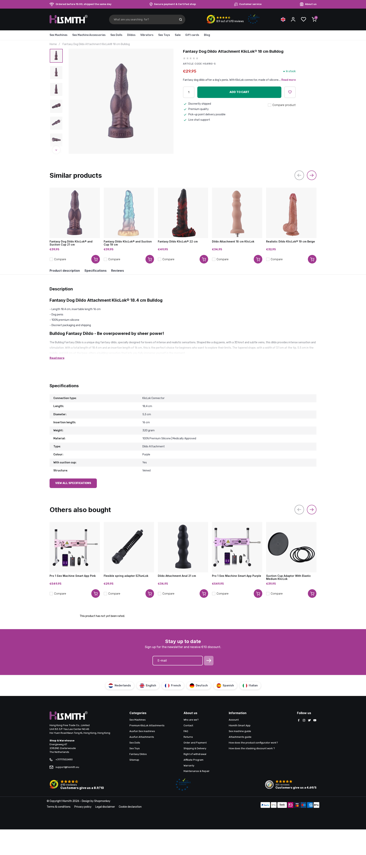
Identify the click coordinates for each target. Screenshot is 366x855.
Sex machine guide (240, 731)
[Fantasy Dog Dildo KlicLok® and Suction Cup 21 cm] (75, 213)
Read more (288, 80)
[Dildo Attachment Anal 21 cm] (183, 547)
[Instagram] (304, 720)
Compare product (284, 105)
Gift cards (192, 35)
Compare (60, 259)
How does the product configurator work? (253, 742)
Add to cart (239, 92)
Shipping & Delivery (195, 748)
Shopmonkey (102, 801)
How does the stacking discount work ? (252, 748)
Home (53, 44)
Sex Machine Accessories (89, 35)
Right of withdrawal (195, 754)
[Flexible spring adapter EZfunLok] (129, 547)
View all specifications (73, 483)
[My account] (293, 19)
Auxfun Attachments (141, 736)
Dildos (131, 35)
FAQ (186, 731)
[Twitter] (309, 720)
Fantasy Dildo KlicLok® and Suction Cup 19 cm (128, 243)
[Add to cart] (95, 259)
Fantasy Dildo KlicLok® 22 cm (178, 241)
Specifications (95, 270)
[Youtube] (314, 720)
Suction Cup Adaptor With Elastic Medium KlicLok (288, 577)
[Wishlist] (303, 19)
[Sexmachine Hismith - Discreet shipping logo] (69, 22)
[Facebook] (298, 720)
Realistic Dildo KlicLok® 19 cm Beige (290, 241)
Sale (178, 35)
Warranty (189, 765)
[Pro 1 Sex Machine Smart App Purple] (237, 547)
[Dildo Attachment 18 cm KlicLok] (237, 213)
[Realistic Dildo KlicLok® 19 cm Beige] (291, 213)
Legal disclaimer (105, 806)
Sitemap (134, 759)
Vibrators (146, 35)
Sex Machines (58, 35)
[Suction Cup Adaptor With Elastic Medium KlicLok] (291, 547)
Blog (207, 35)
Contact (188, 725)
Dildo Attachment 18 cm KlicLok (233, 241)
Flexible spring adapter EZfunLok (126, 575)
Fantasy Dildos (138, 754)
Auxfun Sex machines (142, 731)
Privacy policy (83, 806)
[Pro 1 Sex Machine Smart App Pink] (75, 547)
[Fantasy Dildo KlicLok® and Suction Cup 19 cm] (129, 213)
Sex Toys (164, 35)
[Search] (180, 19)
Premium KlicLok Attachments (147, 725)
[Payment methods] (265, 805)
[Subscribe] (209, 660)
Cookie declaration (130, 806)
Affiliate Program (193, 759)
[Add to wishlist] (290, 92)
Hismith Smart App (239, 725)
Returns (188, 736)
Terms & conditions (59, 806)
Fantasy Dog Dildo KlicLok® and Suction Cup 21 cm (71, 243)
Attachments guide (240, 736)
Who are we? (191, 719)
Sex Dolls (116, 35)
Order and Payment (195, 742)
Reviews (117, 270)
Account (234, 719)
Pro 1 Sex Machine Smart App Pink (73, 575)
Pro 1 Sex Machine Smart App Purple (236, 575)
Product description (65, 270)
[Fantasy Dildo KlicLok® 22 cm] (183, 213)
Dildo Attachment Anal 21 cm (177, 575)
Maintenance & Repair (196, 771)
